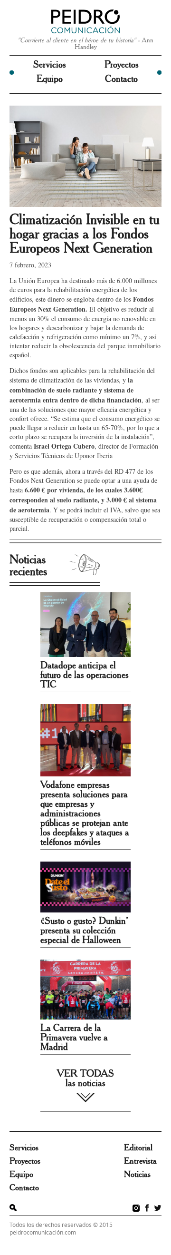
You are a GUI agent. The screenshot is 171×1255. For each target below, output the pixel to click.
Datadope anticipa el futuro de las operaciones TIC (84, 675)
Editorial (138, 1148)
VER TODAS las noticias (85, 1078)
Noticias (137, 1174)
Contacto (121, 79)
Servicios (49, 64)
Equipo (50, 79)
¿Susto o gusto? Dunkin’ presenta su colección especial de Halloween (84, 930)
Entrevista (140, 1161)
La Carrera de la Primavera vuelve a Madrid (74, 1037)
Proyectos (121, 64)
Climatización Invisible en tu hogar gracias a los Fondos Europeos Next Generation (85, 234)
